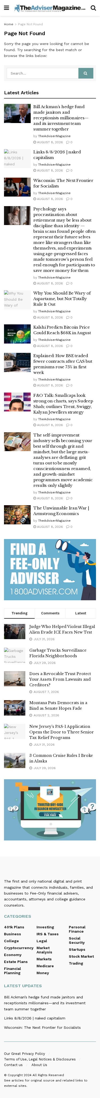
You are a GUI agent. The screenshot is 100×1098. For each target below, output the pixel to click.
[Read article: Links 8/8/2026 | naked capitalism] (17, 158)
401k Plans (14, 927)
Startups (77, 949)
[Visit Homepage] (49, 7)
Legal (42, 941)
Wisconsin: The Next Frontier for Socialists (42, 1027)
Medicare (45, 966)
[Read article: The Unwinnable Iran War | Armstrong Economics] (17, 514)
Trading (76, 963)
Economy (13, 955)
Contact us (13, 1065)
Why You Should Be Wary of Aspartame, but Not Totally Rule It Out (62, 299)
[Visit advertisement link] (50, 569)
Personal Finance (77, 929)
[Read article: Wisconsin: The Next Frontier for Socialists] (17, 187)
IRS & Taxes (48, 934)
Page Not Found (30, 24)
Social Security (77, 940)
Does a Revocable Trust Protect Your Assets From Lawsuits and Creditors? (60, 679)
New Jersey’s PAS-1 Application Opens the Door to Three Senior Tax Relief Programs (61, 732)
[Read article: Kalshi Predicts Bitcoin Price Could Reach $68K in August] (17, 334)
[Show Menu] (6, 8)
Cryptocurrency (19, 948)
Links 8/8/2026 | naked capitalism (34, 1018)
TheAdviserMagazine (54, 136)
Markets (44, 959)
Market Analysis (44, 950)
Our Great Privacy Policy (24, 1054)
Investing (45, 927)
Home (8, 24)
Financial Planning (12, 970)
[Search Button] (93, 8)
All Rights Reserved (48, 1075)
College (11, 941)
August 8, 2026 (49, 142)
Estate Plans (16, 962)
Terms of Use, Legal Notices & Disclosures (40, 1059)
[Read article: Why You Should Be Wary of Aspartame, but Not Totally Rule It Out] (17, 299)
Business (12, 934)
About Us (39, 1065)
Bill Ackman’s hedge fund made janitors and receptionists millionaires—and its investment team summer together (61, 118)
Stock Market (81, 956)
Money (43, 973)
